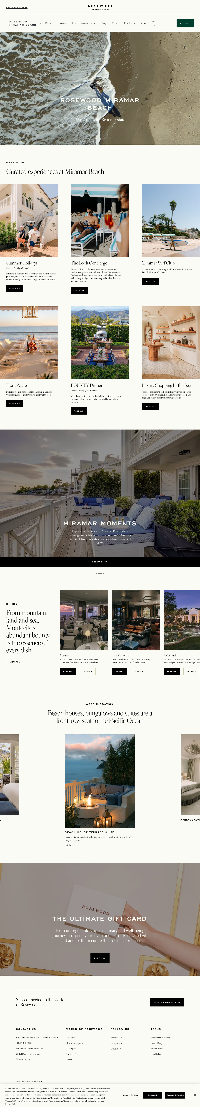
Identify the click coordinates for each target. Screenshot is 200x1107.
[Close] (195, 1095)
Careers (71, 1054)
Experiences (129, 23)
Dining (103, 23)
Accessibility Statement (160, 1037)
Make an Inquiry (23, 1059)
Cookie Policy (156, 1043)
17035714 (36, 1082)
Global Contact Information (28, 1054)
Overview (62, 23)
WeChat (116, 1048)
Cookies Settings (130, 1095)
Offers (73, 23)
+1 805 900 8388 (24, 1043)
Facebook (116, 1037)
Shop (153, 21)
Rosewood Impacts (74, 1043)
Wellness (115, 23)
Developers (71, 1048)
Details (87, 671)
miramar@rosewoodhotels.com (29, 1048)
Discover (14, 289)
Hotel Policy (156, 1054)
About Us (70, 1037)
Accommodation (88, 23)
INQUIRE (121, 671)
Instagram (117, 1043)
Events (143, 23)
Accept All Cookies (175, 1095)
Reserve (80, 411)
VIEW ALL (15, 662)
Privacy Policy (157, 1048)
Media (69, 1059)
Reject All (152, 1095)
